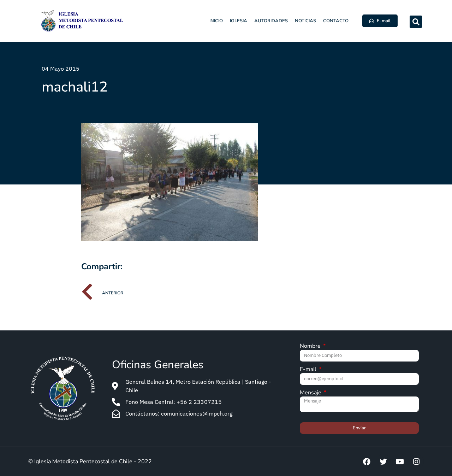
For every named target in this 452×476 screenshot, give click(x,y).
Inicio (216, 21)
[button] (416, 22)
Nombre (311, 346)
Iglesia (238, 21)
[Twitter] (383, 461)
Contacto (336, 21)
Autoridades (271, 21)
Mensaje (311, 393)
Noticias (305, 21)
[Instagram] (416, 461)
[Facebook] (366, 461)
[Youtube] (399, 461)
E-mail (309, 369)
